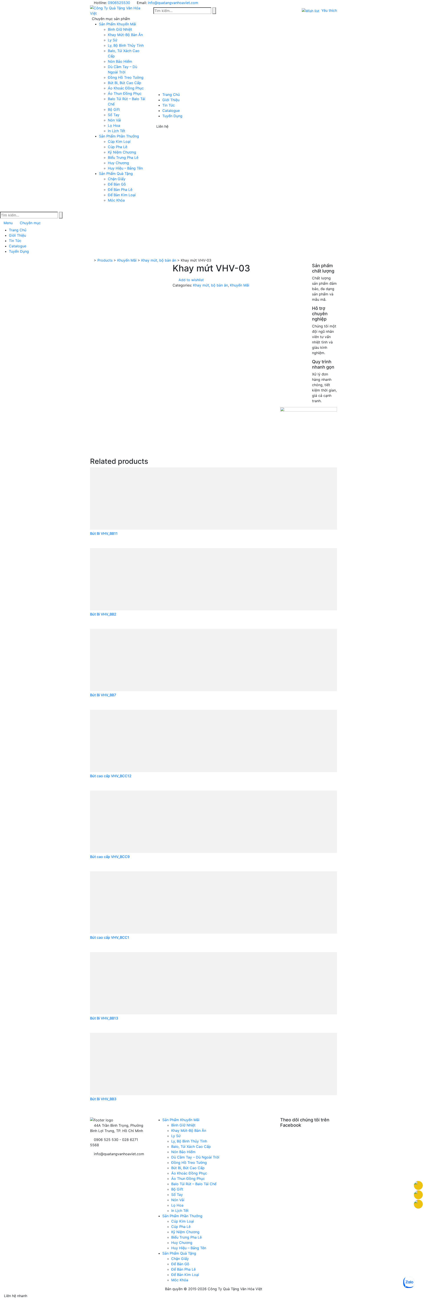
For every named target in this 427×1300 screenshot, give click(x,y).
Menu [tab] (8, 223)
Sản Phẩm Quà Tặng (116, 173)
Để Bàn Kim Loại (122, 195)
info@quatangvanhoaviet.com (173, 2)
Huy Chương (118, 163)
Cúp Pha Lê (117, 147)
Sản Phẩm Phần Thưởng (119, 136)
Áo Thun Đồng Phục (124, 93)
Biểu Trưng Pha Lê (123, 157)
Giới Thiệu (170, 100)
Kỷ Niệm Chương (122, 152)
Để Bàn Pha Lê (120, 189)
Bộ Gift (114, 109)
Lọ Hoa (114, 125)
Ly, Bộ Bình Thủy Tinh (126, 45)
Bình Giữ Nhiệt (120, 29)
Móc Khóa (116, 200)
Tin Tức (168, 105)
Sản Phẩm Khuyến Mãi (117, 24)
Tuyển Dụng (172, 116)
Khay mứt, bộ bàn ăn (210, 285)
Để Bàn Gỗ (117, 184)
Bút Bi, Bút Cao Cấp (124, 83)
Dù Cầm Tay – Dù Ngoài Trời (195, 1157)
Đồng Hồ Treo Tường (125, 77)
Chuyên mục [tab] (30, 223)
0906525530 (119, 2)
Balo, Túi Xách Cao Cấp (191, 1146)
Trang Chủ (171, 94)
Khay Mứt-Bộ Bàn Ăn (125, 34)
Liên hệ (162, 126)
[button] (319, 10)
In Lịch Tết (116, 131)
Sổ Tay (113, 115)
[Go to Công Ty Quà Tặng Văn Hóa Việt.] (91, 260)
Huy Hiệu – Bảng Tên (125, 168)
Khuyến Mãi (239, 285)
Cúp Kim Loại (119, 141)
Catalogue (171, 110)
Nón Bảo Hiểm (120, 61)
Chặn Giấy (116, 179)
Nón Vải (114, 120)
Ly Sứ (112, 40)
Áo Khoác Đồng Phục (126, 88)
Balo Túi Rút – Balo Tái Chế (193, 1184)
